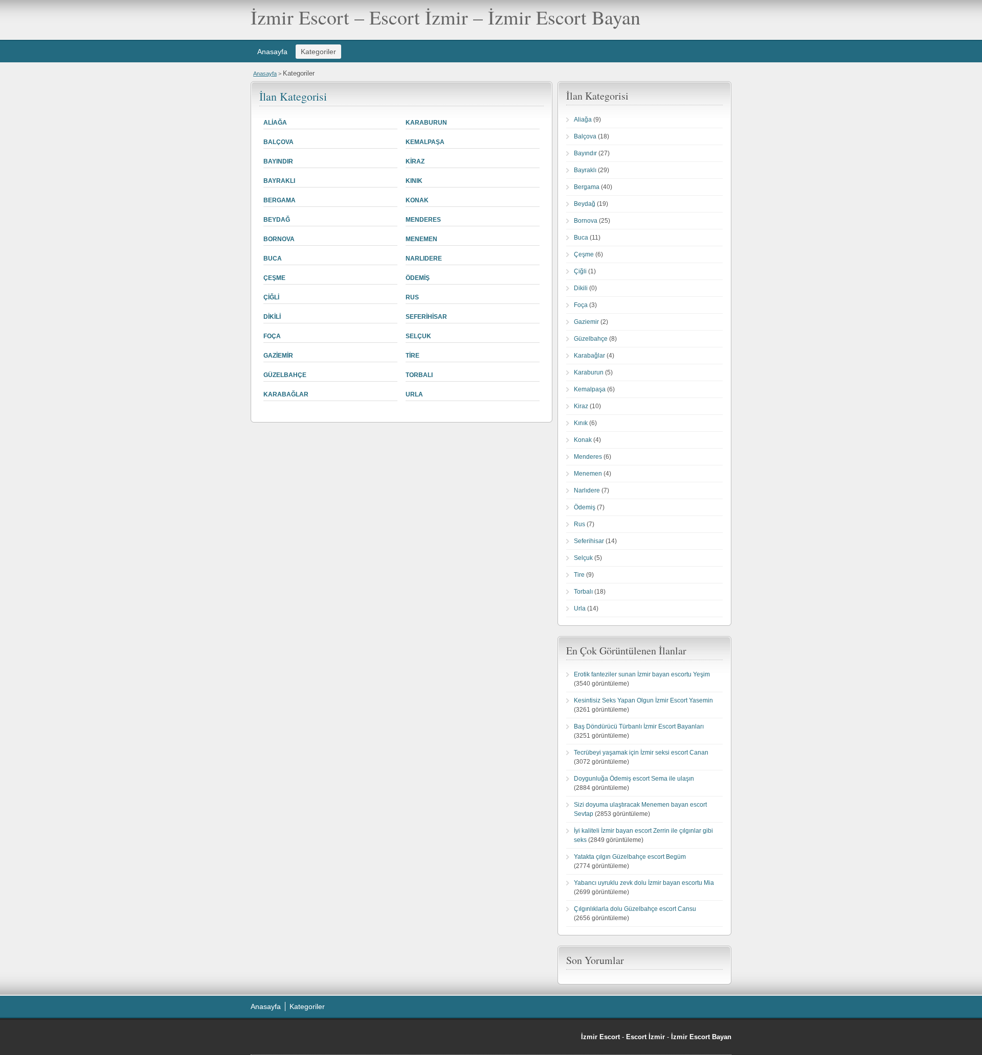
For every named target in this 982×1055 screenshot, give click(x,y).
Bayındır (278, 161)
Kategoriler (318, 52)
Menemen (421, 239)
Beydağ (276, 219)
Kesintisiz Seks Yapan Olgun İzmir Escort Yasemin (643, 700)
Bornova (279, 239)
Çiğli (271, 297)
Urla (414, 394)
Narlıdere (424, 258)
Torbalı (419, 375)
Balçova (278, 142)
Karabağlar (285, 394)
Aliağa (275, 122)
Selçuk (418, 336)
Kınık (414, 180)
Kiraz (415, 161)
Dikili (272, 316)
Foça (272, 336)
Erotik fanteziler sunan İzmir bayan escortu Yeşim (642, 674)
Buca (272, 258)
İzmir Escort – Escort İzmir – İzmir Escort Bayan (445, 17)
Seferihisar (426, 316)
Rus (412, 297)
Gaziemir (278, 355)
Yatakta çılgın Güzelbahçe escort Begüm (630, 856)
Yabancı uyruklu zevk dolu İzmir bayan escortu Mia (644, 882)
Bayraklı (279, 180)
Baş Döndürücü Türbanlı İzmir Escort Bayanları (639, 726)
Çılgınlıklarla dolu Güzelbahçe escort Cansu (635, 908)
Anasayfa (272, 52)
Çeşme (274, 278)
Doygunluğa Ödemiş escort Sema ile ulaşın (634, 778)
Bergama (279, 200)
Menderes (423, 219)
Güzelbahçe (284, 375)
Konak (417, 200)
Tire (412, 355)
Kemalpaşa (425, 142)
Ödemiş (418, 278)
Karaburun (426, 122)
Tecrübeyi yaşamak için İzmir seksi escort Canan (641, 752)
